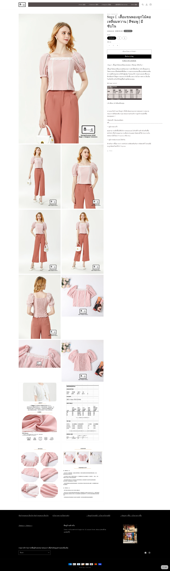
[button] (143, 5)
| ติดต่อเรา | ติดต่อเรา (25, 526)
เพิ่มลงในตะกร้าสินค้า (129, 51)
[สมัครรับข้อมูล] (48, 553)
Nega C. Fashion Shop (87, 567)
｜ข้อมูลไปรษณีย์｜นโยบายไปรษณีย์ (98, 516)
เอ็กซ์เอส (111, 38)
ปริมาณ (109, 42)
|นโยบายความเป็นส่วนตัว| (61, 516)
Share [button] (110, 151)
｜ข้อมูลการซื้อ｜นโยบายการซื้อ (131, 516)
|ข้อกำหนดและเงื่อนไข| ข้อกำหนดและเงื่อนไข (34, 516)
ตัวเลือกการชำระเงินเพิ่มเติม (129, 60)
